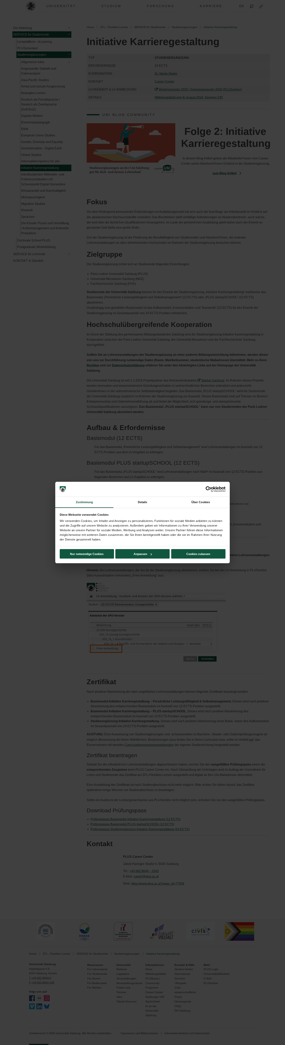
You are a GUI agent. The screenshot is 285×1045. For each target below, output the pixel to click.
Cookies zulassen (198, 554)
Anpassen (140, 554)
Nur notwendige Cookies (87, 554)
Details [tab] (142, 502)
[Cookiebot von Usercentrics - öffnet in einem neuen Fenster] (208, 489)
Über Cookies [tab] (200, 502)
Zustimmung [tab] (84, 502)
